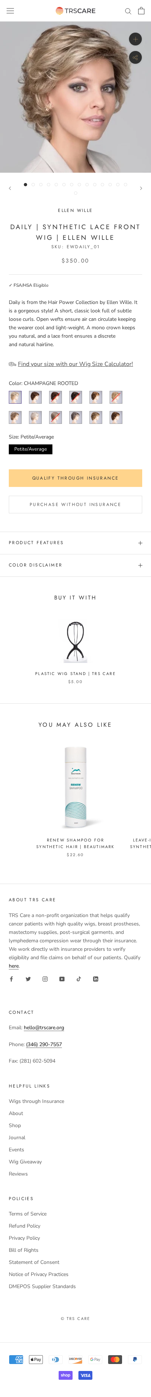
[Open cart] (141, 10)
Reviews (18, 1173)
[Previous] (10, 188)
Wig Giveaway (25, 1161)
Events (16, 1149)
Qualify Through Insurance (75, 478)
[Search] (128, 11)
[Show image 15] (75, 193)
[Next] (141, 188)
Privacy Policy (24, 1238)
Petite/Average (30, 448)
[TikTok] (78, 978)
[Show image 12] (110, 184)
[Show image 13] (117, 184)
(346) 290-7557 (44, 1044)
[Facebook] (11, 978)
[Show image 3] (41, 184)
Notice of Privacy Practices (39, 1274)
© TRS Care (76, 1318)
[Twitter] (28, 978)
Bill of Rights (23, 1250)
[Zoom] (135, 39)
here (14, 965)
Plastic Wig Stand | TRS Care (75, 673)
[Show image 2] (33, 184)
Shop (15, 1125)
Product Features (36, 542)
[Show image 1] (25, 184)
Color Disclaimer (35, 565)
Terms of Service (28, 1213)
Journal (17, 1137)
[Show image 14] (125, 184)
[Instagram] (45, 978)
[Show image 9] (87, 184)
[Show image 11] (102, 184)
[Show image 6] (64, 184)
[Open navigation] (10, 11)
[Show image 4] (48, 184)
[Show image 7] (71, 184)
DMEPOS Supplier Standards (42, 1286)
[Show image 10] (94, 184)
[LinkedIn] (95, 978)
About (16, 1113)
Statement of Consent (34, 1262)
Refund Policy (24, 1225)
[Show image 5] (56, 184)
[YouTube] (62, 978)
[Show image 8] (79, 184)
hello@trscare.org (44, 1027)
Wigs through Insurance (36, 1101)
